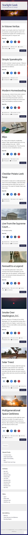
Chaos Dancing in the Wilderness (11, 517)
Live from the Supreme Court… (13, 225)
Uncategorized (7, 79)
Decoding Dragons (7, 519)
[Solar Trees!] (14, 353)
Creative (21, 46)
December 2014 (7, 480)
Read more (22, 50)
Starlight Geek (9, 4)
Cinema (22, 288)
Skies (9, 339)
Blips (4, 137)
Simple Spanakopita (12, 59)
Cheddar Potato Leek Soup (13, 175)
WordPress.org (7, 502)
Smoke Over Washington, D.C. (10, 314)
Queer (3, 48)
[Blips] (14, 127)
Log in (5, 496)
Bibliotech (6, 515)
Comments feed (7, 500)
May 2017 (6, 471)
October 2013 (6, 483)
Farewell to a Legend (12, 266)
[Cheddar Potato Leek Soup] (14, 169)
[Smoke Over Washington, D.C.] (14, 303)
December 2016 (7, 475)
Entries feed (6, 498)
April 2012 (6, 487)
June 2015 (6, 478)
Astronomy (22, 435)
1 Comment (12, 48)
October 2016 (6, 476)
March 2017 (6, 473)
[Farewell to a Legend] (14, 257)
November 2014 (7, 482)
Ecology (22, 386)
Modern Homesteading (14, 90)
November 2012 (7, 485)
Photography (6, 160)
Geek (3, 289)
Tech (9, 387)
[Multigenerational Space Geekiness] (14, 401)
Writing (6, 48)
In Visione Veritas (10, 26)
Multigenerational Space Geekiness (11, 412)
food (22, 199)
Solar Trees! (8, 362)
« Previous (5, 445)
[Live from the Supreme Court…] (14, 214)
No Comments (15, 79)
